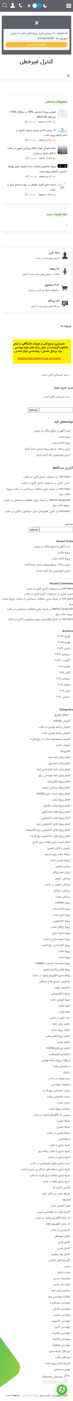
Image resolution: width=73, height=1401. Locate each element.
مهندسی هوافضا (61, 1345)
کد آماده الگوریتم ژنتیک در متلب (52, 1218)
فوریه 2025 (64, 642)
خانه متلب (64, 1012)
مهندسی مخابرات (61, 1333)
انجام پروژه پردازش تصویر (56, 788)
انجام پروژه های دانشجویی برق (53, 824)
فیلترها (66, 1200)
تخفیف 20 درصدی (36, 44)
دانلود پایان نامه (61, 1024)
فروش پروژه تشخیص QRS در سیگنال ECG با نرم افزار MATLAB (33, 117)
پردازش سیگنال (61, 891)
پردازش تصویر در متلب (57, 885)
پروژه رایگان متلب (60, 927)
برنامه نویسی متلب (60, 860)
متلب (67, 1266)
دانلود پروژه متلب (60, 1030)
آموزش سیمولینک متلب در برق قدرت (50, 739)
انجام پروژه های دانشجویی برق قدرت (50, 836)
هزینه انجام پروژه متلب (57, 1363)
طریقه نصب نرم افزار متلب (55, 1194)
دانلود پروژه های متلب (58, 1036)
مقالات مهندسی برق (59, 1297)
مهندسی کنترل (62, 1327)
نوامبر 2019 (64, 667)
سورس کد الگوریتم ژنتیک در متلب (51, 1115)
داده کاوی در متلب (60, 1018)
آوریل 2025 (63, 636)
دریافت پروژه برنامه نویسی (55, 1060)
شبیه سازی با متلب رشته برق (54, 1151)
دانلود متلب (63, 1042)
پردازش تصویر (62, 878)
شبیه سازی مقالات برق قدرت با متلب (50, 1175)
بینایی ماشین (62, 866)
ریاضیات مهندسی (60, 1085)
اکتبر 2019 (64, 673)
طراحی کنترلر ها (61, 1188)
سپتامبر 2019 (63, 679)
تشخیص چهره (62, 988)
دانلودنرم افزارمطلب (59, 1054)
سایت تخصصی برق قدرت (56, 1091)
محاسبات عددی (61, 1278)
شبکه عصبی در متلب (58, 1133)
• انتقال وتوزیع (62, 715)
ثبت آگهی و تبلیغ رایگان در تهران (52, 431)
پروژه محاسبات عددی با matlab (52, 963)
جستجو (69, 524)
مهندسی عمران (62, 1315)
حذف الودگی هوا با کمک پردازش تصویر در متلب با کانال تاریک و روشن (31, 153)
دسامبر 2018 (63, 697)
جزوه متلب (64, 1006)
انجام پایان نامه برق (59, 763)
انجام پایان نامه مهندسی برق (54, 775)
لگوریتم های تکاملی (59, 1260)
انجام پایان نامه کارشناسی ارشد (53, 769)
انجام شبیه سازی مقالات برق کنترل (51, 842)
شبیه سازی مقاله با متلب (56, 1181)
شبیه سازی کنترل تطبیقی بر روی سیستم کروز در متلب (31, 190)
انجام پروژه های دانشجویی (55, 818)
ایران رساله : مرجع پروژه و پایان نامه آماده (47, 449)
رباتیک (66, 1072)
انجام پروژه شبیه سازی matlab (53, 794)
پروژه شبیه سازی (61, 933)
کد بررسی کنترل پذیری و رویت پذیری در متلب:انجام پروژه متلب (41, 135)
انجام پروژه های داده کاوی (56, 812)
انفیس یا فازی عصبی (58, 848)
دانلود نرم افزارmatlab (58, 1048)
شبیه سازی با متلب (59, 1145)
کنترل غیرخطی (62, 1236)
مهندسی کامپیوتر (60, 1321)
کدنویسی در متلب (60, 1230)
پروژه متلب (64, 437)
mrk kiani (67, 589)
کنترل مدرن (63, 1248)
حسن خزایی (66, 594)
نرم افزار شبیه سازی (59, 1351)
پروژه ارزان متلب (61, 915)
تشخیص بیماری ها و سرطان (54, 981)
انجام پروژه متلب (61, 800)
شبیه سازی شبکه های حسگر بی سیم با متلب (45, 1169)
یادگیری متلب (62, 1375)
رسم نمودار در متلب (59, 1078)
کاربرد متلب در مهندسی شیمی (53, 1212)
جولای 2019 (64, 685)
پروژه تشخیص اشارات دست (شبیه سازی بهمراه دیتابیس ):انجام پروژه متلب (37, 172)
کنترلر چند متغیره (60, 1254)
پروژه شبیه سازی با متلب (56, 939)
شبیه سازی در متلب (59, 1157)
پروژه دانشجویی (61, 921)
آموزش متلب (63, 745)
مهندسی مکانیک (61, 1339)
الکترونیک (65, 751)
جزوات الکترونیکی (60, 994)
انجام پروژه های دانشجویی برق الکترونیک (48, 830)
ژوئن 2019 (64, 691)
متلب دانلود (63, 1272)
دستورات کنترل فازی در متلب (39, 477)
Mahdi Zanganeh (62, 609)
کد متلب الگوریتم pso (58, 1224)
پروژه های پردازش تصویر (56, 969)
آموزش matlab (61, 721)
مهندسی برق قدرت (60, 1303)
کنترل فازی (64, 1242)
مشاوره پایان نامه (60, 1291)
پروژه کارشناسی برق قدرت (56, 945)
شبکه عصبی (63, 1121)
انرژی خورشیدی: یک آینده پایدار (53, 455)
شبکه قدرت (64, 1139)
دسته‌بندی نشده (61, 1066)
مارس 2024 (63, 648)
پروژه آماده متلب (61, 443)
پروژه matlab (62, 903)
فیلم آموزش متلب (60, 1206)
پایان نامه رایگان (61, 872)
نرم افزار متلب (62, 1357)
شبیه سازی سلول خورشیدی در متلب (50, 1163)
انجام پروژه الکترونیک (58, 781)
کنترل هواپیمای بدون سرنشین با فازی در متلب (30, 511)
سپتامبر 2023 (62, 654)
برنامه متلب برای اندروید (57, 854)
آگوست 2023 (62, 660)
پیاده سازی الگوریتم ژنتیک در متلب (51, 975)
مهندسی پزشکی (61, 1309)
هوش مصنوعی (62, 1369)
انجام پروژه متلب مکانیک (56, 806)
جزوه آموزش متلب (60, 1000)
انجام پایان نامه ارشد (59, 757)
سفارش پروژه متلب (59, 1109)
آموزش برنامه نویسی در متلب (54, 727)
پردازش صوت (63, 897)
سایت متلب (63, 1103)
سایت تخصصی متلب (58, 1097)
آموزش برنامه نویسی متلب (55, 733)
